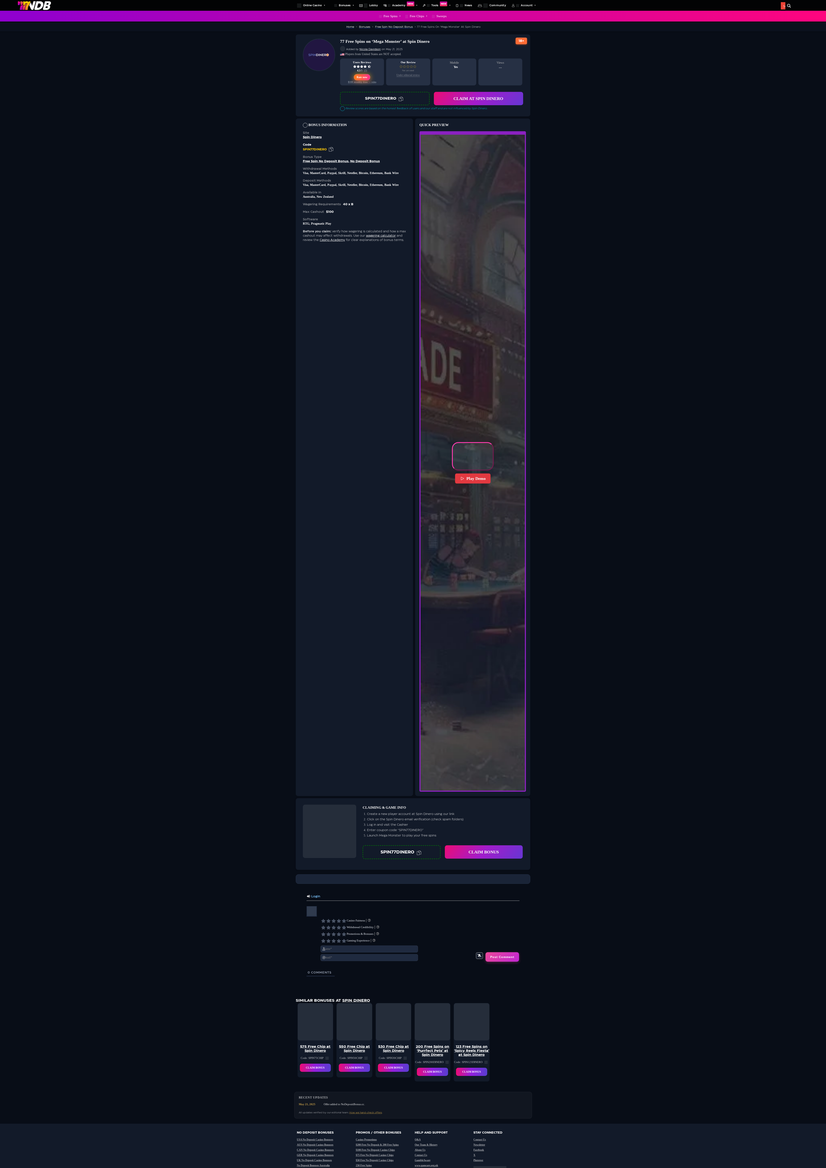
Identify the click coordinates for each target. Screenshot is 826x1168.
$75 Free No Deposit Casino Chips (375, 1155)
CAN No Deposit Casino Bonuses (315, 1149)
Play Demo (476, 478)
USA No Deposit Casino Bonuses (315, 1139)
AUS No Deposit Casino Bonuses (315, 1144)
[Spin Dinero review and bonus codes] (319, 68)
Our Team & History (426, 1144)
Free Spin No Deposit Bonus (325, 161)
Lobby (373, 5)
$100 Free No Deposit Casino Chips (375, 1149)
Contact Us (421, 1155)
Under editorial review (408, 75)
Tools (438, 5)
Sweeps (441, 16)
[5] (344, 921)
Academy (402, 5)
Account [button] (527, 5)
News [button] (468, 5)
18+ (521, 41)
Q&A (418, 1139)
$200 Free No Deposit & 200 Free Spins (377, 1144)
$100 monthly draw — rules (362, 82)
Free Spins (391, 16)
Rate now (362, 77)
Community (497, 5)
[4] (338, 921)
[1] (323, 921)
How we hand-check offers (365, 1112)
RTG (306, 223)
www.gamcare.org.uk (426, 1165)
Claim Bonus (483, 852)
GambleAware (422, 1160)
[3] (333, 921)
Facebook (478, 1149)
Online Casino (312, 5)
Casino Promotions (366, 1139)
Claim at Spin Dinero (478, 98)
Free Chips (417, 16)
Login (315, 896)
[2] (328, 921)
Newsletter (479, 1144)
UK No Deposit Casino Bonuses (314, 1160)
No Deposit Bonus (365, 161)
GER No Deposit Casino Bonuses (315, 1155)
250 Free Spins (364, 1165)
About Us (420, 1149)
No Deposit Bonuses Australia (313, 1165)
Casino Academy (332, 240)
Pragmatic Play (321, 223)
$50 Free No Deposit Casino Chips (375, 1160)
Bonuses (345, 5)
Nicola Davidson (370, 49)
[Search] (789, 5)
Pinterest (478, 1160)
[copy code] (401, 98)
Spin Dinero (312, 137)
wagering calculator (381, 235)
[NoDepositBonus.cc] (34, 5)
